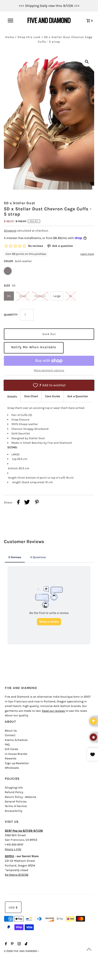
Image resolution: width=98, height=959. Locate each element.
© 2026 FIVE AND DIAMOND (21, 951)
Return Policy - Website (20, 797)
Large (57, 296)
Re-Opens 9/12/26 (16, 874)
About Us (11, 730)
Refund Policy (14, 792)
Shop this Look (29, 37)
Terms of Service (16, 806)
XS (9, 296)
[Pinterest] (11, 944)
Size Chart (31, 396)
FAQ (7, 744)
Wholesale (12, 767)
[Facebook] (5, 944)
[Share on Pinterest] (37, 503)
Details (12, 396)
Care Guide (52, 396)
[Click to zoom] (87, 62)
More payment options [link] (49, 370)
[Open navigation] (13, 20)
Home (9, 37)
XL (70, 296)
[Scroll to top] (88, 949)
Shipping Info (14, 787)
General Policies (16, 801)
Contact (10, 735)
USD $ (13, 907)
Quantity (11, 314)
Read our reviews (53, 710)
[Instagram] (18, 944)
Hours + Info (13, 849)
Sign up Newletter (17, 763)
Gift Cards (11, 749)
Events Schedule (16, 740)
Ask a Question (77, 396)
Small (23, 296)
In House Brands (16, 753)
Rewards (10, 758)
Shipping (10, 230)
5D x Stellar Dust (19, 203)
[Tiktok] (25, 944)
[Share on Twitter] (27, 503)
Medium (40, 296)
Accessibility (13, 810)
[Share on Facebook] (18, 503)
